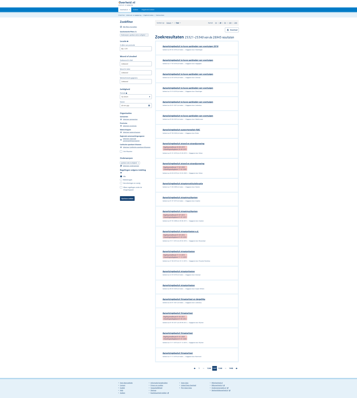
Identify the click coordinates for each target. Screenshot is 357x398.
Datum (122, 102)
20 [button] (220, 23)
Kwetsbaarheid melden (159, 393)
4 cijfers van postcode (127, 45)
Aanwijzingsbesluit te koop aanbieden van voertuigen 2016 (190, 46)
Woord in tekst (125, 69)
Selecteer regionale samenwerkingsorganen (131, 140)
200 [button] (235, 23)
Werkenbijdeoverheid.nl (220, 390)
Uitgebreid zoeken (148, 15)
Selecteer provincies (130, 126)
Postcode (127, 41)
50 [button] (225, 23)
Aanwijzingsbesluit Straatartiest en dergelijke (184, 299)
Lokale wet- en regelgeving (133, 15)
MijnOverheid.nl (217, 383)
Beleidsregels (127, 180)
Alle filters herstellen (130, 27)
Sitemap (153, 390)
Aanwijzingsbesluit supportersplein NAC (181, 129)
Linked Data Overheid (188, 385)
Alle (124, 176)
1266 (209, 368)
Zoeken (135, 10)
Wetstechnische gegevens (129, 78)
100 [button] (230, 23)
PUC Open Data (186, 388)
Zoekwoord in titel (126, 60)
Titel (178, 23)
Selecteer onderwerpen (131, 166)
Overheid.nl (124, 10)
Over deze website (126, 383)
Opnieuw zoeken (127, 199)
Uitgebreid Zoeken (147, 10)
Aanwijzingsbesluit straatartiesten (179, 251)
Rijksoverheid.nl (217, 385)
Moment (126, 93)
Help (121, 390)
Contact (122, 385)
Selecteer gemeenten (130, 119)
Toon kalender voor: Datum (149, 105)
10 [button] (216, 23)
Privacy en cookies (157, 385)
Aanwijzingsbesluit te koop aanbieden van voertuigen (188, 60)
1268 (220, 368)
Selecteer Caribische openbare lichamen (136, 147)
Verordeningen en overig (131, 183)
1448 (231, 368)
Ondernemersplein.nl (219, 388)
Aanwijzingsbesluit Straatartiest (178, 313)
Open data (184, 383)
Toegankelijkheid (156, 388)
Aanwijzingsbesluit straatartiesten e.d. (181, 231)
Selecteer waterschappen (131, 132)
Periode (122, 93)
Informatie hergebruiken (159, 383)
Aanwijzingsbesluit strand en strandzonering (183, 143)
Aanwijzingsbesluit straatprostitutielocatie (183, 183)
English (122, 388)
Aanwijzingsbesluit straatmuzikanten (180, 197)
